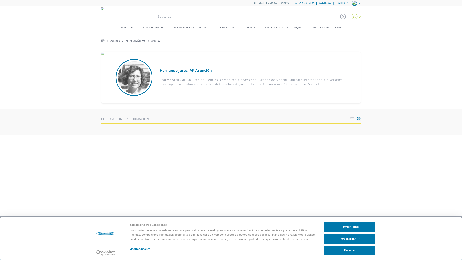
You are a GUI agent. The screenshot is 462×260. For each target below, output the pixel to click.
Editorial (259, 3)
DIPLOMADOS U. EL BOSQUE (283, 27)
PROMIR (250, 27)
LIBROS (124, 27)
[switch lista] (352, 119)
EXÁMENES (223, 27)
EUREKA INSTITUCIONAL (327, 27)
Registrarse (325, 3)
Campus (285, 3)
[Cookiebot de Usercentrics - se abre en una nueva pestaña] (105, 253)
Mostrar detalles (140, 248)
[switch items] (359, 119)
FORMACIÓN (151, 27)
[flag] (356, 3)
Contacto (342, 3)
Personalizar (347, 238)
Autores (272, 3)
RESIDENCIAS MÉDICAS (187, 27)
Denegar (349, 250)
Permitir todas (350, 226)
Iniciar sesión (306, 3)
